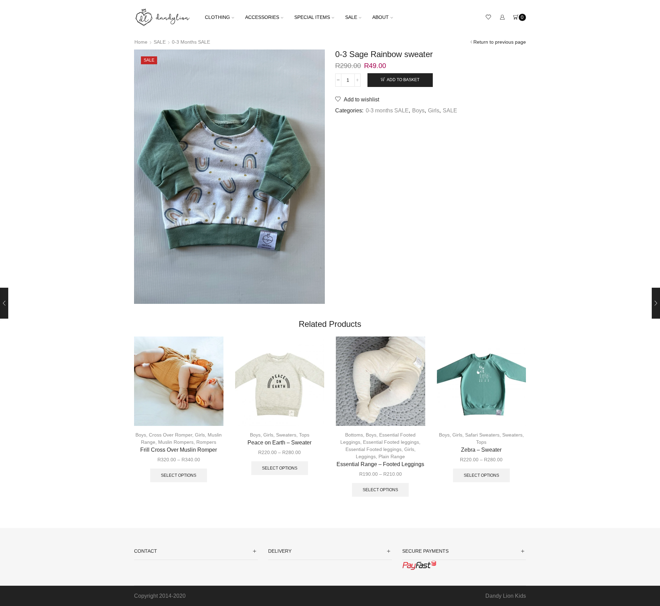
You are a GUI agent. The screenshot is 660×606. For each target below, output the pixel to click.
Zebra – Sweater (481, 450)
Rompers (206, 442)
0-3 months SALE (191, 42)
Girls (433, 110)
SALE (351, 17)
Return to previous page (499, 42)
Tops (304, 435)
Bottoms (354, 435)
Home (140, 42)
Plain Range (391, 456)
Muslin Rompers (176, 442)
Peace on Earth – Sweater (279, 442)
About (380, 17)
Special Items (312, 17)
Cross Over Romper (170, 435)
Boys (418, 110)
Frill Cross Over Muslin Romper (178, 450)
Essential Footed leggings (391, 442)
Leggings (366, 456)
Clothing (217, 17)
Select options (178, 475)
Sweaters (286, 435)
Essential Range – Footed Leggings (380, 464)
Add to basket (403, 79)
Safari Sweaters (482, 435)
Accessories (262, 17)
